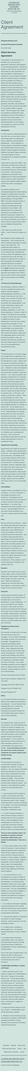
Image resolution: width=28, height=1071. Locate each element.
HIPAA (11, 778)
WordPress (16, 1065)
